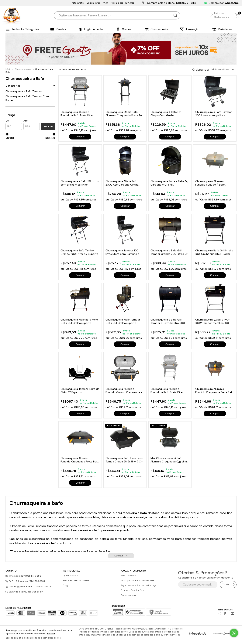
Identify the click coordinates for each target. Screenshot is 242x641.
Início (8, 69)
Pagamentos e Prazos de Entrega (139, 585)
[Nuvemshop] (225, 634)
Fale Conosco (128, 575)
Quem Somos (70, 575)
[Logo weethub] (197, 633)
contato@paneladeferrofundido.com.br (30, 586)
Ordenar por (200, 70)
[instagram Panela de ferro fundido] (219, 613)
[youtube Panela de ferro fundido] (232, 613)
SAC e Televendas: (26, 581)
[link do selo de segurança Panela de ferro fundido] (135, 612)
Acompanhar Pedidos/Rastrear (138, 580)
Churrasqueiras (23, 69)
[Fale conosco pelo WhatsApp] (234, 633)
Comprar (80, 136)
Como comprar (129, 595)
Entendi (51, 633)
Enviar (226, 584)
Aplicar (48, 126)
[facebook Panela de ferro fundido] (226, 613)
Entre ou (219, 13)
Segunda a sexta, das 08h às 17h (25, 591)
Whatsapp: (24, 575)
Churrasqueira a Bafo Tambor (23, 91)
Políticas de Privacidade (76, 580)
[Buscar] (175, 15)
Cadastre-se (221, 16)
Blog (65, 585)
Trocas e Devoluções (132, 590)
